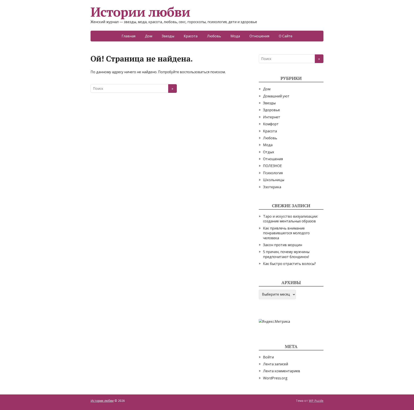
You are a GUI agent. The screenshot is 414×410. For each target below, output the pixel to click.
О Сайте (285, 36)
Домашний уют (276, 96)
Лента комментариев (281, 371)
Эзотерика (272, 187)
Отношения (259, 36)
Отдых (268, 152)
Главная (128, 36)
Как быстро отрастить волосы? (289, 263)
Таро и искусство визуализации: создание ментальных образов (290, 218)
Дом (148, 36)
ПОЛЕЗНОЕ (272, 165)
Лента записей (275, 364)
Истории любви (140, 11)
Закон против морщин (282, 244)
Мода (235, 36)
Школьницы (273, 179)
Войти (268, 357)
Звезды (168, 36)
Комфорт (271, 124)
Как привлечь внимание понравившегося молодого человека (286, 233)
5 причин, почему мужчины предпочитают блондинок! (286, 254)
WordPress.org (275, 378)
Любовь (214, 36)
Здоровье (271, 110)
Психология (273, 173)
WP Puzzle (316, 401)
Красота (191, 36)
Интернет (271, 117)
